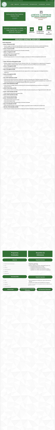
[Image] (41, 15)
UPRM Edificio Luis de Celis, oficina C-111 (7, 0)
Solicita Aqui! (14, 18)
